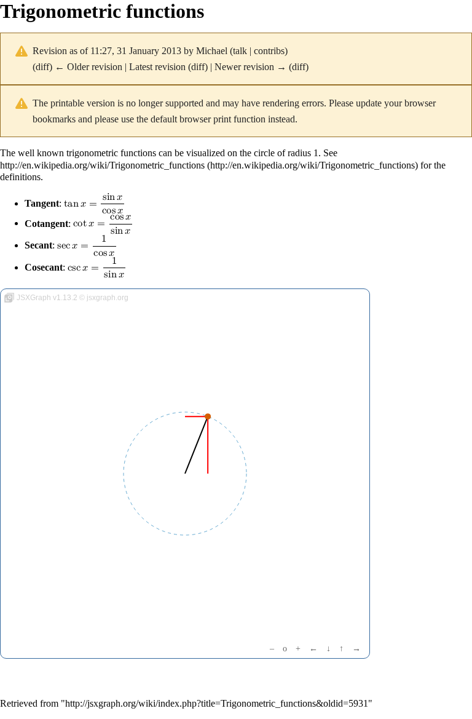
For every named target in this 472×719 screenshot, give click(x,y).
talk (240, 51)
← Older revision (88, 67)
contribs (269, 51)
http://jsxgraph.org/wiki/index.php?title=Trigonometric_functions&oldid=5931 (216, 703)
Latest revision (157, 67)
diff (42, 67)
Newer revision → (250, 67)
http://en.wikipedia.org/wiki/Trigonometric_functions (102, 165)
